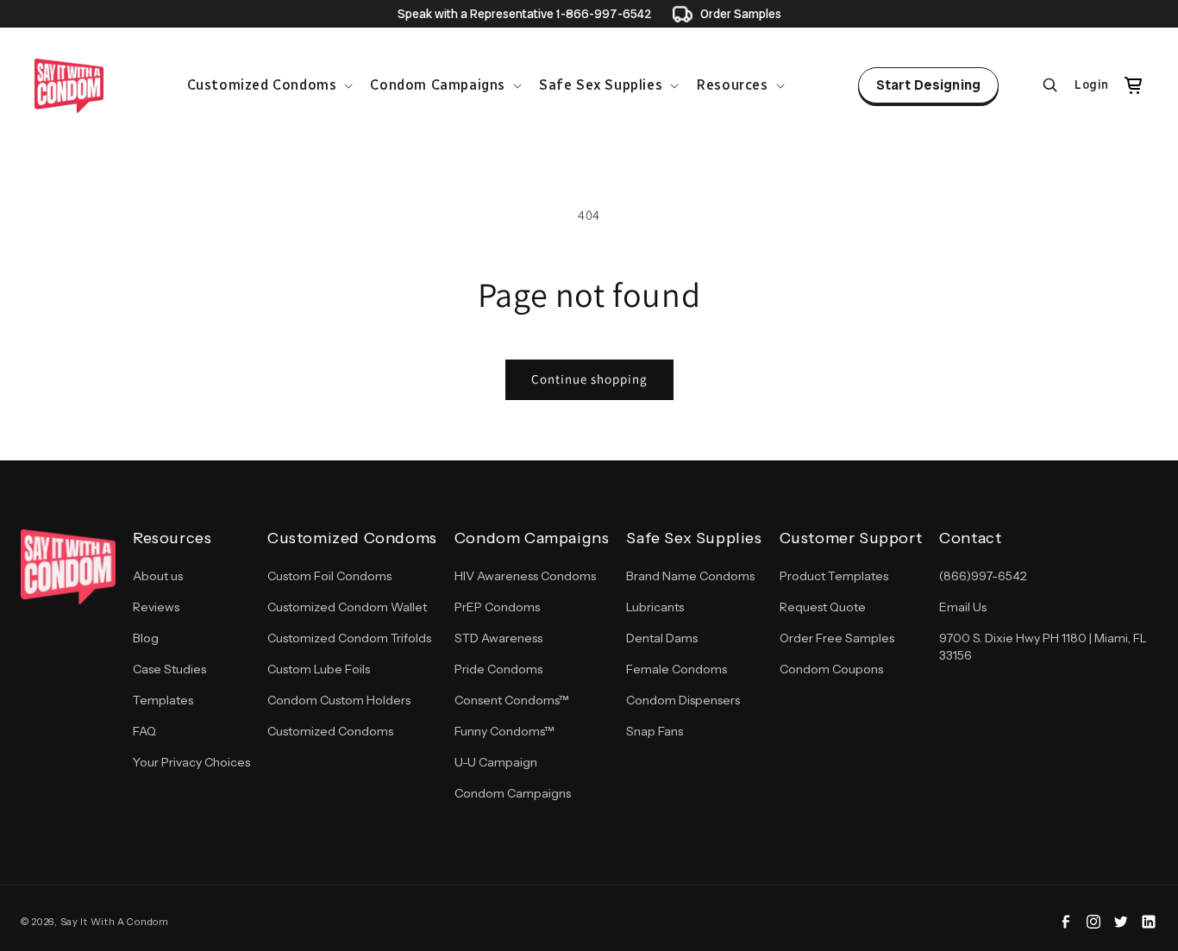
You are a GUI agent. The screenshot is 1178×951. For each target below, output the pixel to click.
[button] (268, 85)
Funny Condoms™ (504, 731)
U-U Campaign (495, 762)
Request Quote (823, 607)
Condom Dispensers (683, 700)
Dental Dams (662, 638)
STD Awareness (498, 638)
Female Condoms (676, 669)
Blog (146, 638)
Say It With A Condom (114, 922)
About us (158, 576)
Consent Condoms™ (511, 700)
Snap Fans (654, 731)
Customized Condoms (330, 731)
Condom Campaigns (512, 793)
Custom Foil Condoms (329, 576)
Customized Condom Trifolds (349, 638)
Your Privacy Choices (191, 762)
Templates (163, 700)
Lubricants (655, 607)
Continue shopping (589, 379)
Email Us (963, 607)
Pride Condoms (498, 669)
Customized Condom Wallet (347, 607)
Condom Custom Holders (338, 700)
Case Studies (169, 669)
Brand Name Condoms (690, 576)
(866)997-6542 (983, 576)
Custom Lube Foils (318, 669)
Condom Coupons (831, 669)
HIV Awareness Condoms (525, 576)
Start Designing (928, 85)
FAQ (144, 731)
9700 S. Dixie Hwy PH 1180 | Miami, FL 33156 (1043, 646)
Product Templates (834, 576)
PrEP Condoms (497, 607)
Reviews (156, 607)
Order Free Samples (837, 638)
